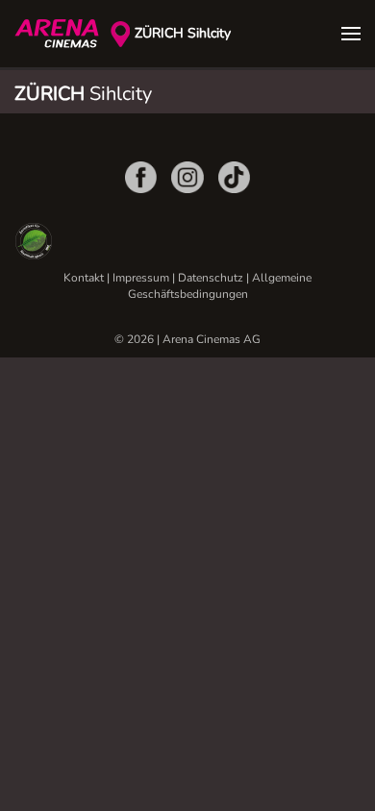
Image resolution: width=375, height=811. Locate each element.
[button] (351, 33)
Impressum (140, 277)
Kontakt (83, 277)
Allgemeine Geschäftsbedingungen (220, 286)
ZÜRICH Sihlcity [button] (183, 33)
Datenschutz (210, 277)
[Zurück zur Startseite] (62, 33)
